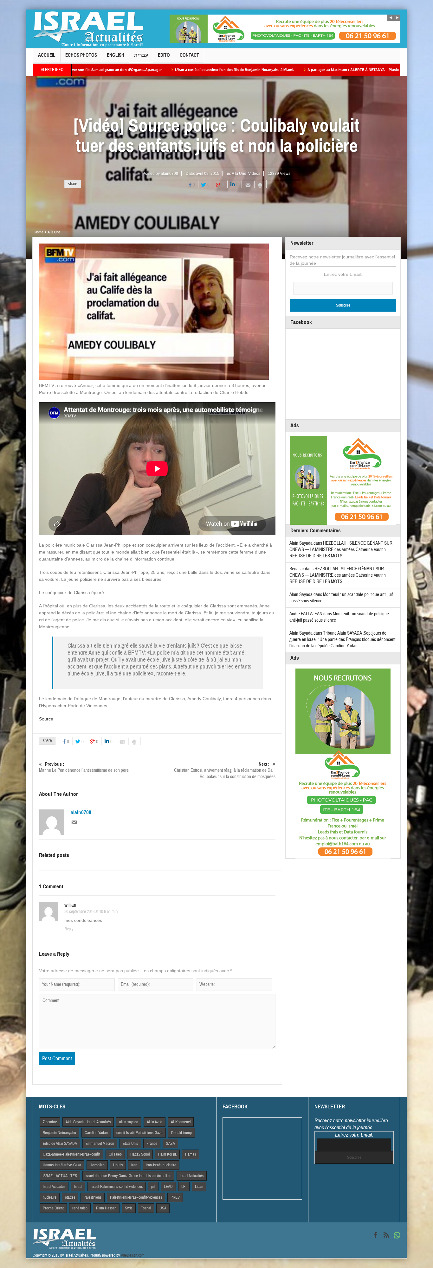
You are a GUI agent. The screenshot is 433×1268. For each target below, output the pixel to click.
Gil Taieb (115, 1154)
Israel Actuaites (54, 1186)
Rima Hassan (106, 1208)
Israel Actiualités (192, 1175)
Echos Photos (81, 55)
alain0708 (169, 173)
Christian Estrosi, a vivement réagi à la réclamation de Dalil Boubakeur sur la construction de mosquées (224, 770)
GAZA (170, 1143)
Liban (199, 1186)
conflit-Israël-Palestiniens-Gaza (139, 1132)
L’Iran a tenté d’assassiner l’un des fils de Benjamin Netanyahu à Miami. (161, 70)
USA (162, 1208)
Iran (134, 1165)
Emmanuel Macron (100, 1143)
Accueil (46, 55)
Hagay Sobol (140, 1154)
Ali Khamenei (181, 1122)
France (151, 1143)
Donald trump (181, 1132)
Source (46, 718)
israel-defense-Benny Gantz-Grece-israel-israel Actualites (128, 1175)
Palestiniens (92, 1197)
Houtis (118, 1165)
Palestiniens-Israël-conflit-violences (136, 1197)
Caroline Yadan (96, 1132)
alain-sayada (128, 1122)
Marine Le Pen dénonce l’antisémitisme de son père (84, 767)
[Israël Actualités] (88, 28)
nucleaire (49, 1197)
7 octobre (50, 1122)
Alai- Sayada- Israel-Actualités (88, 1122)
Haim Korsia (167, 1154)
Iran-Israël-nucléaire (161, 1165)
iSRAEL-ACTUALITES (60, 1175)
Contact (189, 55)
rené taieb (79, 1208)
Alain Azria (154, 1122)
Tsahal (146, 1208)
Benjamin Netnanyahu (59, 1132)
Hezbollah (97, 1165)
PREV (175, 1197)
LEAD (168, 1186)
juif (153, 1186)
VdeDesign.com (133, 1255)
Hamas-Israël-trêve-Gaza (62, 1165)
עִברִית (141, 55)
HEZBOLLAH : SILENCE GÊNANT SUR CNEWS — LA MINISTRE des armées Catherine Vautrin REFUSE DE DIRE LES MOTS (340, 549)
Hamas (190, 1154)
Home (39, 232)
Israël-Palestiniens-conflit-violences (117, 1186)
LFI (183, 1186)
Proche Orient (53, 1208)
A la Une (239, 173)
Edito (164, 55)
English (115, 55)
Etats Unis (130, 1143)
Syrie (128, 1208)
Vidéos (254, 173)
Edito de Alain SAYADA (60, 1143)
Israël (78, 1186)
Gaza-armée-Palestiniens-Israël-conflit (71, 1154)
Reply (69, 929)
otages (70, 1197)
